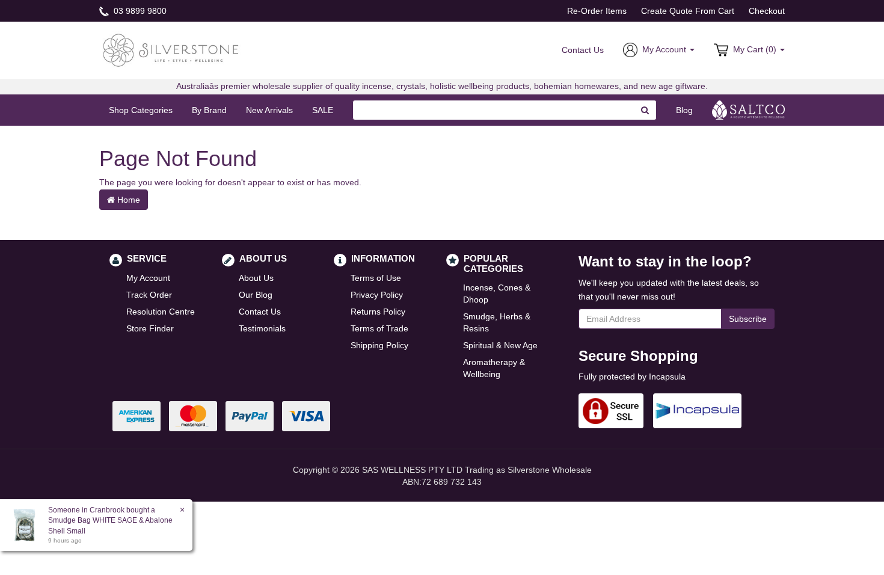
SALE (322, 110)
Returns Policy (378, 311)
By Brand (209, 110)
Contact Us (583, 50)
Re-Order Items (597, 11)
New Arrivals (269, 110)
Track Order (149, 295)
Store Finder (150, 328)
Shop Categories (141, 110)
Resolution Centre (160, 311)
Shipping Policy (379, 345)
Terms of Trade (379, 328)
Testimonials (262, 328)
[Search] (645, 110)
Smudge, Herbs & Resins (496, 322)
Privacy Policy (377, 295)
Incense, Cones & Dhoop (496, 293)
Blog (684, 110)
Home (127, 199)
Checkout (767, 11)
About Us (256, 278)
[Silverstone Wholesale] (171, 49)
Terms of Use (376, 278)
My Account (148, 278)
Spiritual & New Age (500, 345)
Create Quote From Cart (687, 11)
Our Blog (255, 295)
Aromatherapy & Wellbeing (494, 368)
